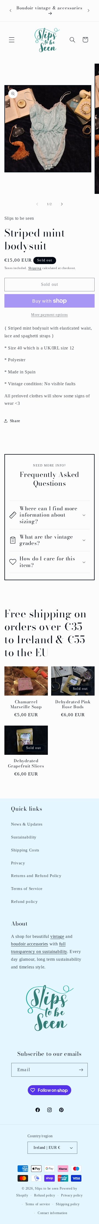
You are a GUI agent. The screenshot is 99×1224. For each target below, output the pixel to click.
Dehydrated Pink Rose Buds (72, 704)
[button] (11, 39)
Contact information (52, 1213)
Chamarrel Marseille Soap (26, 704)
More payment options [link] (49, 315)
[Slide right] (62, 204)
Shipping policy (67, 1204)
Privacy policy (71, 1195)
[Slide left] (37, 204)
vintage (57, 936)
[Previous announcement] (10, 11)
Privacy (18, 863)
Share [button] (15, 421)
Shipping (35, 268)
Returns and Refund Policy (36, 875)
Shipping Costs (25, 850)
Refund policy (24, 901)
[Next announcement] (88, 11)
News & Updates (27, 824)
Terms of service (37, 1204)
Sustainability (24, 837)
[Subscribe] (81, 1069)
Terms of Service (27, 888)
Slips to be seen (47, 1188)
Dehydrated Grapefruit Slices (26, 763)
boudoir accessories (29, 943)
